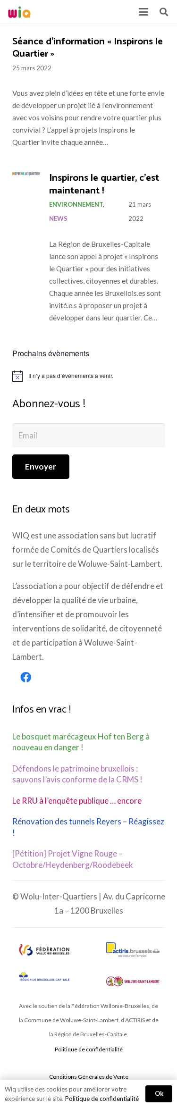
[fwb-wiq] (44, 950)
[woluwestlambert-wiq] (132, 981)
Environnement (76, 204)
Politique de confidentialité (89, 1049)
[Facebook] (26, 677)
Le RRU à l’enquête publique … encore (77, 801)
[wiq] (19, 12)
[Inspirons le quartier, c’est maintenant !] (26, 174)
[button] (143, 12)
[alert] (88, 376)
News (58, 218)
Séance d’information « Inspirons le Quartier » (87, 48)
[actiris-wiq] (132, 950)
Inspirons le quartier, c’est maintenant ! (104, 184)
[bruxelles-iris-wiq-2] (44, 977)
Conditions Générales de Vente (88, 1076)
